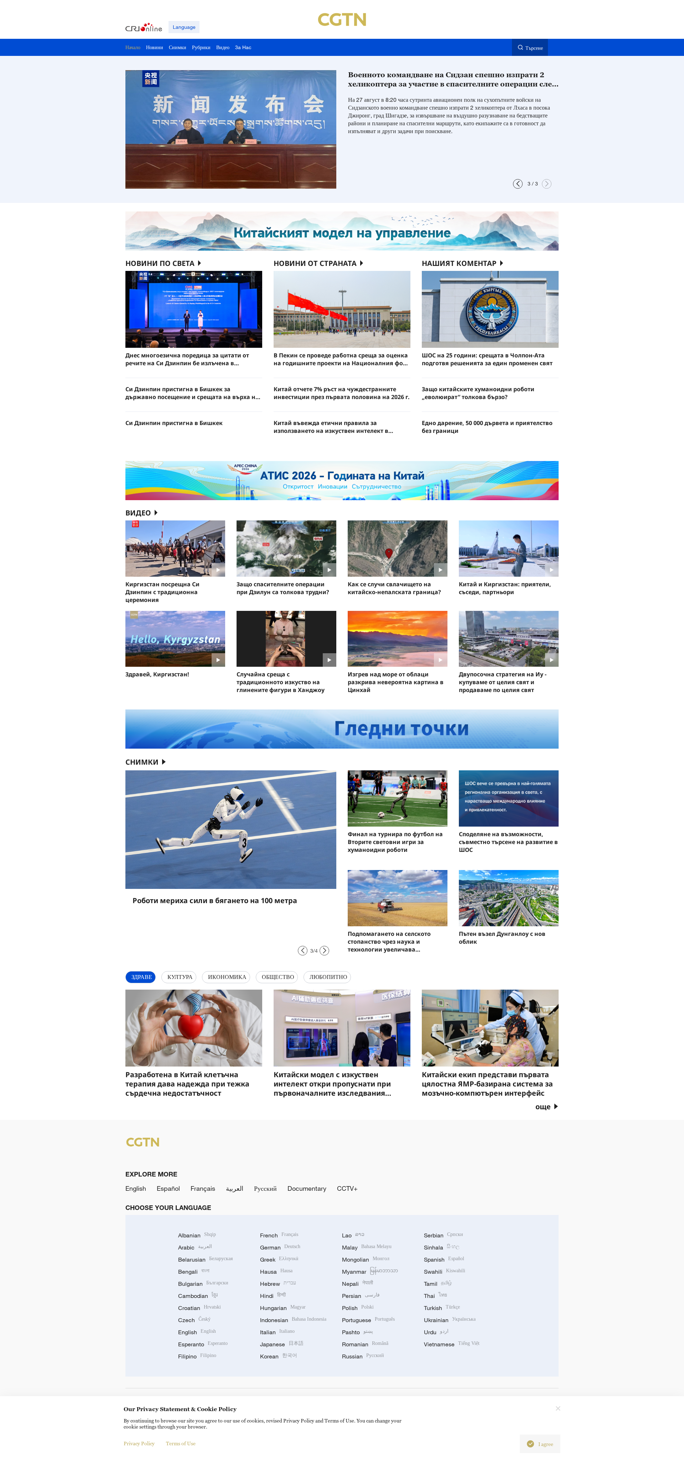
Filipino (197, 1356)
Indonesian (293, 1320)
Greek (279, 1259)
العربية (234, 1188)
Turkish (442, 1307)
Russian (363, 1356)
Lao (353, 1235)
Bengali (193, 1271)
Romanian (365, 1344)
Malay (367, 1247)
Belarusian (205, 1259)
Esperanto (203, 1344)
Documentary (306, 1188)
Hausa (276, 1271)
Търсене (534, 48)
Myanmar (370, 1271)
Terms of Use (181, 1443)
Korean (278, 1356)
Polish (358, 1307)
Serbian (443, 1235)
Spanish (444, 1259)
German (280, 1247)
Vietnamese (452, 1344)
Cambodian (198, 1295)
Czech (194, 1320)
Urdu (436, 1332)
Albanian (197, 1235)
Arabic (195, 1247)
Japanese (282, 1344)
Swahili (444, 1271)
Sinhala (442, 1247)
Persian (361, 1295)
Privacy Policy (139, 1443)
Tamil (438, 1283)
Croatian (199, 1307)
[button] (518, 184)
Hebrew (278, 1283)
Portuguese (368, 1320)
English (135, 1188)
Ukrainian (450, 1320)
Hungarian (283, 1307)
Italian (277, 1332)
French (279, 1235)
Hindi (273, 1295)
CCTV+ (347, 1188)
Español (168, 1188)
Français (203, 1188)
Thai (435, 1295)
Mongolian (365, 1259)
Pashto (357, 1332)
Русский (265, 1188)
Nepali (357, 1283)
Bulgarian (203, 1283)
